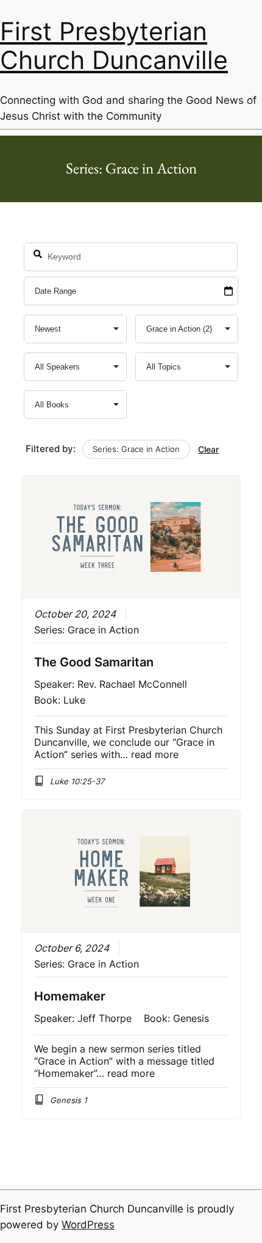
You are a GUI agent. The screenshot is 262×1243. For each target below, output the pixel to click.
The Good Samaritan (94, 662)
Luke (74, 700)
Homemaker (69, 996)
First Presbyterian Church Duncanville (114, 46)
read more (155, 754)
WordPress (88, 1225)
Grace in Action (103, 630)
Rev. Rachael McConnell (132, 684)
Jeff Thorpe (104, 1018)
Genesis (191, 1018)
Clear (208, 449)
